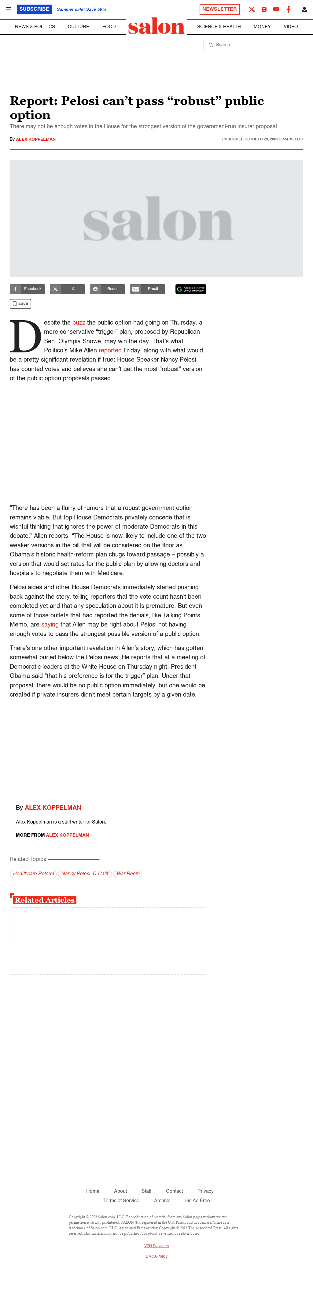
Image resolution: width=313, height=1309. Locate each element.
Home (92, 1191)
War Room (127, 874)
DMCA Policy (157, 1257)
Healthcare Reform (33, 874)
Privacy (205, 1191)
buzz (78, 323)
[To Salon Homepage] (156, 25)
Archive (162, 1201)
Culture (78, 26)
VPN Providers (156, 1246)
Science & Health (219, 26)
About (120, 1191)
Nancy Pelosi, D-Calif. (85, 874)
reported (110, 351)
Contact (174, 1191)
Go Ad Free (197, 1201)
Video (291, 26)
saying (50, 625)
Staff (146, 1191)
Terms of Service (121, 1201)
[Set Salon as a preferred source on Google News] (191, 289)
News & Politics (35, 26)
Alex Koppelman (36, 139)
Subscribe (34, 9)
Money (262, 26)
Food (109, 26)
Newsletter (219, 9)
